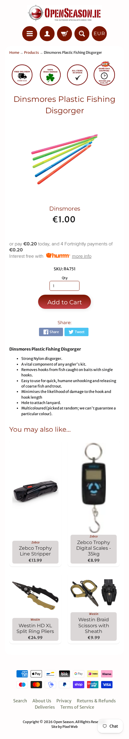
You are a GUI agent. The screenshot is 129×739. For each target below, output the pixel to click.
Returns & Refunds (96, 701)
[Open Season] (64, 14)
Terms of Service (77, 707)
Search (20, 701)
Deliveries (45, 707)
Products (31, 52)
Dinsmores (64, 208)
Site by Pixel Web (64, 727)
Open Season (63, 722)
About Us (41, 701)
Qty (65, 278)
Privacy (63, 701)
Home (14, 52)
